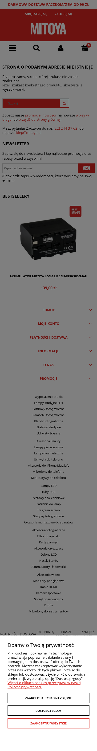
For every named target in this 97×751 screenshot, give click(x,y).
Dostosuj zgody (49, 710)
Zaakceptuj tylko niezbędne (48, 698)
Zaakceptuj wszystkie (48, 723)
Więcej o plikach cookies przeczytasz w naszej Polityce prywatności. (44, 684)
